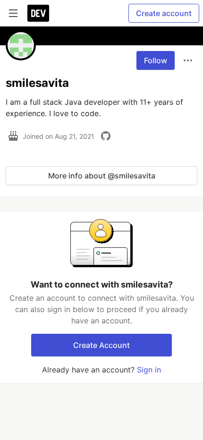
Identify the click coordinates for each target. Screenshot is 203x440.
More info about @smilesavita (101, 175)
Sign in (149, 369)
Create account (164, 13)
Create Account (101, 345)
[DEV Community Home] (38, 13)
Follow (155, 60)
